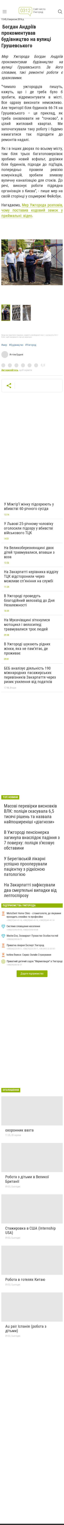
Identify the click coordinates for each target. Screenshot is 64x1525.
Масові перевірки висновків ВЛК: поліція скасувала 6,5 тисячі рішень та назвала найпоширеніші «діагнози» (30, 813)
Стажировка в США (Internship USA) (30, 1230)
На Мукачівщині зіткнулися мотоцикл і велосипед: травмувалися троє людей (27, 624)
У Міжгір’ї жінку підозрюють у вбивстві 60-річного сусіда (29, 506)
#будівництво (16, 345)
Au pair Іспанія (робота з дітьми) (25, 1328)
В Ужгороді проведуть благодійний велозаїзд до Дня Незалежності (29, 600)
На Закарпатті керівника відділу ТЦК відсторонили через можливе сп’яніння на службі (31, 576)
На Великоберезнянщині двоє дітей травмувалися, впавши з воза (29, 552)
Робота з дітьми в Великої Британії (27, 1179)
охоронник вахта (19, 1130)
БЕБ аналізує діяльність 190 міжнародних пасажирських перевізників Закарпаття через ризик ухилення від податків (30, 675)
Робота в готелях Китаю (25, 1279)
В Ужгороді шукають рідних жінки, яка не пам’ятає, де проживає (27, 648)
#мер (4, 345)
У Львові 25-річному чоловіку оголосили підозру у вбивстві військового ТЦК (28, 528)
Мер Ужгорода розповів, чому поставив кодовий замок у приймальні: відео (32, 210)
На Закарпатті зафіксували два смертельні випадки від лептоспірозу (30, 890)
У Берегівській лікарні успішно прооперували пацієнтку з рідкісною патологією (25, 866)
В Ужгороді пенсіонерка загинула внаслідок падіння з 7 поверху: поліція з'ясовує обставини (32, 840)
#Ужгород (30, 345)
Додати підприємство (32, 973)
